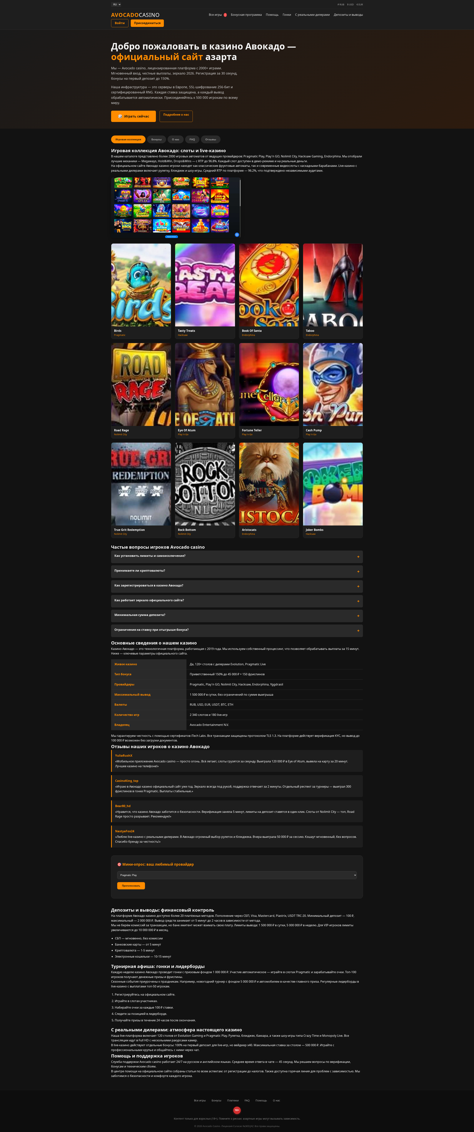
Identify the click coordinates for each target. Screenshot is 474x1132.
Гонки (287, 15)
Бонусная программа (246, 15)
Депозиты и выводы (348, 15)
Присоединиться (147, 23)
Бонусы (156, 139)
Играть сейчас (136, 116)
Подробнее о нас (176, 115)
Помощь (272, 15)
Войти (120, 23)
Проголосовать (131, 885)
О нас (175, 139)
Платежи (233, 1100)
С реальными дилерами (312, 15)
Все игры (217, 15)
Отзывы (210, 139)
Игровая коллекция (128, 139)
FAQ (192, 139)
